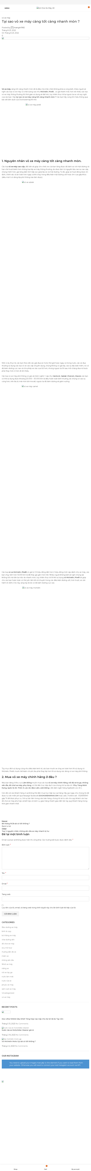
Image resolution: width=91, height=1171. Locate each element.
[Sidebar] (3, 1161)
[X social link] (42, 2)
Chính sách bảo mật (10, 1113)
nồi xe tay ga (7, 972)
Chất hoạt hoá (52, 1095)
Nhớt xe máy (7, 964)
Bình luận (6, 845)
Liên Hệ (5, 1138)
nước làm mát (7, 977)
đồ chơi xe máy (8, 944)
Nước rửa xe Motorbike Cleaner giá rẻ (18, 1030)
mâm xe (5, 956)
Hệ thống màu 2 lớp (55, 1091)
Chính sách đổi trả (9, 1117)
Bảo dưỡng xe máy (10, 927)
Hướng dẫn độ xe (9, 952)
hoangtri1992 (19, 28)
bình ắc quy (6, 931)
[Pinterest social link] (45, 2)
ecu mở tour (7, 948)
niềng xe (5, 968)
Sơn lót (49, 1099)
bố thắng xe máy (9, 935)
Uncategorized (8, 993)
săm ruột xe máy (9, 989)
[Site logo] (45, 8)
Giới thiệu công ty (9, 1133)
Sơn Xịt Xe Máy (53, 1087)
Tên (4, 873)
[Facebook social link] (39, 2)
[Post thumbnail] (6, 1014)
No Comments (22, 1024)
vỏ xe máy (6, 18)
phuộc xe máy (8, 985)
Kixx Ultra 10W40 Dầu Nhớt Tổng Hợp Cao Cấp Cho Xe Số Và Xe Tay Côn (32, 1019)
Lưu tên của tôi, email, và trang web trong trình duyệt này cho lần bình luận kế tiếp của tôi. (39, 908)
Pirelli (24, 572)
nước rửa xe (6, 981)
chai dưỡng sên (8, 940)
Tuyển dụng (7, 1129)
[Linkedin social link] (48, 2)
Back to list (6, 826)
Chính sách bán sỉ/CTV (11, 1125)
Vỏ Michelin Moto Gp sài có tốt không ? (19, 1041)
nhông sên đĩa (8, 960)
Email (5, 884)
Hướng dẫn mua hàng (11, 1121)
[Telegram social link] (51, 2)
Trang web (6, 894)
